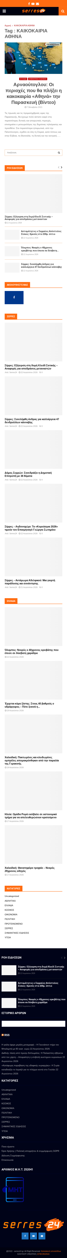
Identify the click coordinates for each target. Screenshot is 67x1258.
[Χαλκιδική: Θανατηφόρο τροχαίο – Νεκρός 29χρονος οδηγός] (33, 844)
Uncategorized (12, 896)
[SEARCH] (59, 153)
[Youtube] (33, 1236)
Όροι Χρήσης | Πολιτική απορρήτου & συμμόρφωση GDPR (30, 1151)
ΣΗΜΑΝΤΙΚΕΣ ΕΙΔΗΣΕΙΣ (37, 79)
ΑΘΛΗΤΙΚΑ (10, 901)
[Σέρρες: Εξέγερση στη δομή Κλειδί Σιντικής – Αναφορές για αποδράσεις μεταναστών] (33, 193)
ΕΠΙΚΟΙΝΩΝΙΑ (43, 1254)
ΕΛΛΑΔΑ (23, 79)
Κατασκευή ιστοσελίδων (51, 1251)
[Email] (41, 1236)
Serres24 (13, 372)
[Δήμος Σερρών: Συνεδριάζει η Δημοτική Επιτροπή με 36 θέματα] (33, 449)
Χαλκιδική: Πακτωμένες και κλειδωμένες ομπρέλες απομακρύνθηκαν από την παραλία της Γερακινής (32, 760)
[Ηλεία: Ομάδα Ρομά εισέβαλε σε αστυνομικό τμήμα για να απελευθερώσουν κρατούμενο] (33, 790)
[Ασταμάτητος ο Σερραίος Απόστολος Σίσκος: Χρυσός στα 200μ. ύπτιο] (12, 235)
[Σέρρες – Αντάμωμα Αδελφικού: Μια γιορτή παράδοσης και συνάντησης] (33, 557)
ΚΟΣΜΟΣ (9, 910)
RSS (7, 1035)
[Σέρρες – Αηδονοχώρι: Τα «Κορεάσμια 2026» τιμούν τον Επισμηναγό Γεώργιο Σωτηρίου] (33, 503)
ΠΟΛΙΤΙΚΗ (10, 919)
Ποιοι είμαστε (8, 1146)
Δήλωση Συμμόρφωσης (13, 1155)
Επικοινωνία (7, 1160)
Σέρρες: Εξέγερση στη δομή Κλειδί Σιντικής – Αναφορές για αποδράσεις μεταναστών (29, 218)
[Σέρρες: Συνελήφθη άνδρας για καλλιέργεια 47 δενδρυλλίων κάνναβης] (12, 268)
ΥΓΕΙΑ (8, 937)
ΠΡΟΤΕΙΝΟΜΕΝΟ (14, 924)
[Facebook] (25, 1236)
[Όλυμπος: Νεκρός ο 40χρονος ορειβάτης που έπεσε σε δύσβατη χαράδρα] (12, 251)
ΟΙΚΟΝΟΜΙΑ (11, 914)
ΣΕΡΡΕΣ (9, 928)
